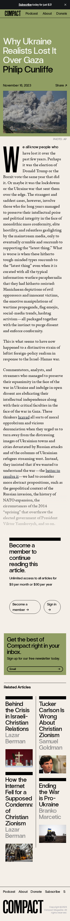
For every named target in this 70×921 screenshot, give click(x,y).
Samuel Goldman (50, 744)
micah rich (62, 904)
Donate (61, 13)
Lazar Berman (15, 738)
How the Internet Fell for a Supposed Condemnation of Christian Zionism (24, 801)
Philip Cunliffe (28, 69)
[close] (65, 5)
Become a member (20, 607)
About (47, 13)
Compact (13, 14)
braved (24, 417)
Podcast (32, 13)
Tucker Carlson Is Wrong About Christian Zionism (52, 719)
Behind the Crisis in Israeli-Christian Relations (17, 716)
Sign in (51, 604)
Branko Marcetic (50, 814)
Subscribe (52, 891)
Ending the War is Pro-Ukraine (49, 795)
